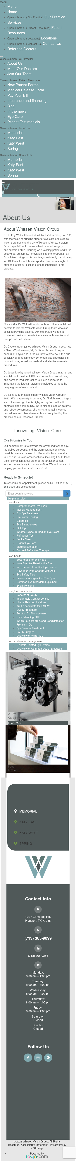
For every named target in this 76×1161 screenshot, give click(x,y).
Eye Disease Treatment (30, 628)
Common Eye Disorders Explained (37, 582)
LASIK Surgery (25, 632)
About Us (15, 63)
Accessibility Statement (34, 1145)
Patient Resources (29, 80)
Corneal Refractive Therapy (33, 550)
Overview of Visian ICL (30, 635)
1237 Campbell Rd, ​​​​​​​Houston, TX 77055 (38, 918)
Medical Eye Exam (27, 546)
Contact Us (51, 43)
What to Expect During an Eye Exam (38, 532)
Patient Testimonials (23, 121)
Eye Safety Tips (26, 574)
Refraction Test (25, 535)
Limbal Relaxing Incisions (31, 602)
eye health (15, 556)
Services (14, 22)
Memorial (15, 132)
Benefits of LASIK (27, 595)
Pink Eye (22, 528)
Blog (11, 105)
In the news (16, 111)
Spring (12, 148)
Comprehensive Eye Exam (32, 506)
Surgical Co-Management (31, 613)
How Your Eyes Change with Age (36, 571)
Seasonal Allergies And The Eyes (36, 578)
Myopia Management (29, 509)
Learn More (15, 723)
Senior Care (24, 539)
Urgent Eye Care (26, 543)
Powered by (37, 1153)
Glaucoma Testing (27, 517)
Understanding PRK (28, 617)
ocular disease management (25, 641)
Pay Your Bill (17, 95)
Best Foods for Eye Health (32, 559)
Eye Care (15, 116)
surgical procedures (20, 591)
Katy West (15, 143)
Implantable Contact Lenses (33, 598)
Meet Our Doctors (22, 68)
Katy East (15, 137)
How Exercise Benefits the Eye (34, 563)
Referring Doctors (21, 48)
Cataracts (22, 520)
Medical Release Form (25, 89)
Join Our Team (19, 73)
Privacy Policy (58, 1145)
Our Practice (54, 16)
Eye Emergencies (27, 524)
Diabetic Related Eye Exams (33, 645)
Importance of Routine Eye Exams (36, 567)
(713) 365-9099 (38, 938)
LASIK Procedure (27, 609)
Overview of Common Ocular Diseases (39, 648)
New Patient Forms (23, 84)
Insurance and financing (26, 100)
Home (12, 11)
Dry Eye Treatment (28, 513)
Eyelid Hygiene (25, 585)
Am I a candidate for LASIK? (33, 606)
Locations (48, 38)
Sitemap (38, 1148)
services (14, 502)
